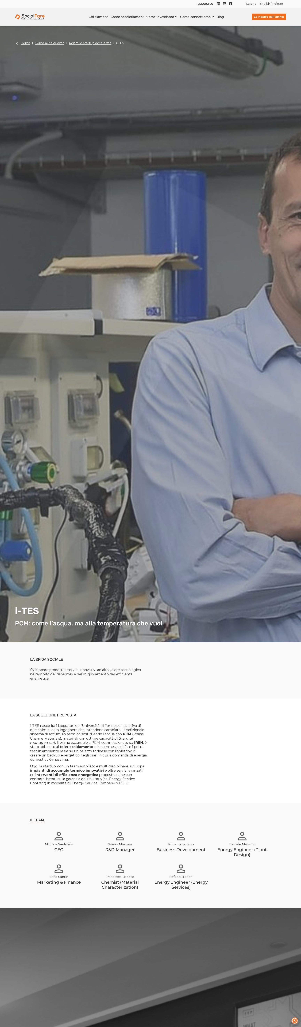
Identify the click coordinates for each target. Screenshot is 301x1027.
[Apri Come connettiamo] (212, 16)
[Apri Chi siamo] (106, 16)
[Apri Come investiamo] (176, 16)
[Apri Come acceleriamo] (142, 16)
